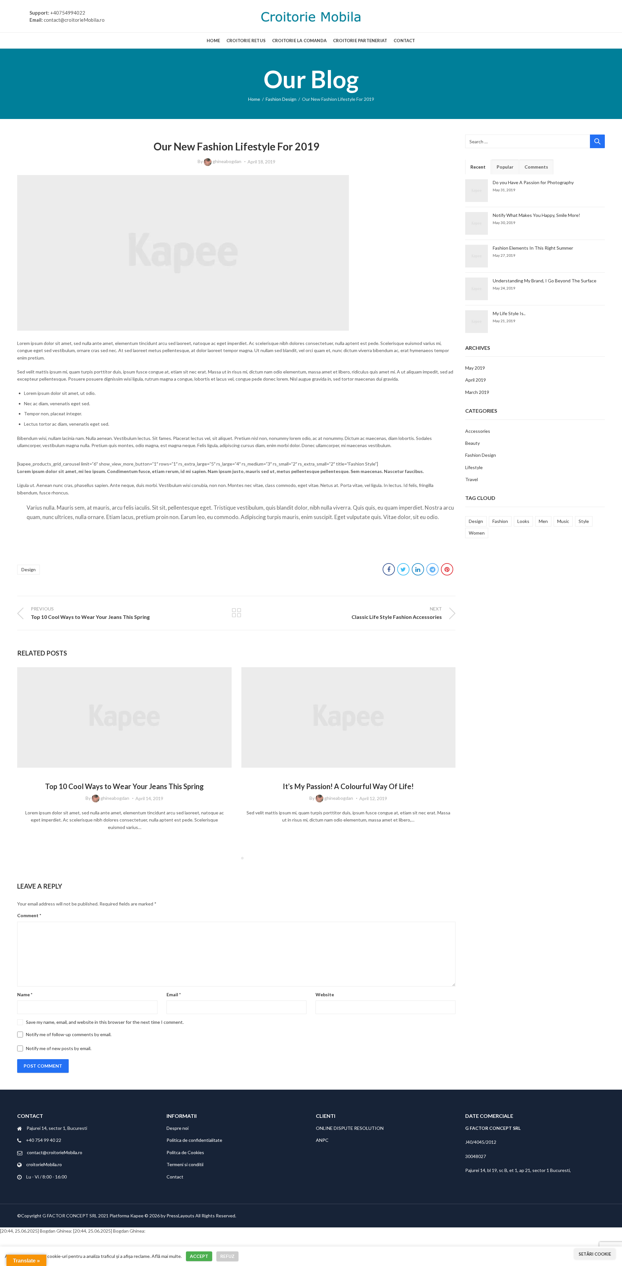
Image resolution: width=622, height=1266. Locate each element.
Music (563, 521)
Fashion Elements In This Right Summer (533, 248)
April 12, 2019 (373, 798)
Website (325, 994)
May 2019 (475, 368)
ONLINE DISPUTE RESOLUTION (350, 1128)
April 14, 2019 (149, 798)
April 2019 (475, 380)
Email (174, 994)
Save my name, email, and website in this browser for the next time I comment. (105, 1022)
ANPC (322, 1140)
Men (543, 521)
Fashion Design (281, 99)
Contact (175, 1176)
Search (597, 141)
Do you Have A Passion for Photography (533, 182)
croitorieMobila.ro (44, 1164)
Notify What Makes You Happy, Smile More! (536, 215)
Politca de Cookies (185, 1152)
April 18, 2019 (261, 161)
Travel (471, 479)
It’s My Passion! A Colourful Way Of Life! (348, 786)
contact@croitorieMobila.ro (54, 1152)
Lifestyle (474, 467)
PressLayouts (180, 1215)
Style (584, 521)
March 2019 (477, 392)
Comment (29, 915)
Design (28, 569)
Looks (523, 521)
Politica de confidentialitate (194, 1140)
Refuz (227, 1256)
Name (24, 994)
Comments (536, 167)
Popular (505, 167)
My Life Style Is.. (509, 313)
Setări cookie (595, 1254)
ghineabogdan (227, 161)
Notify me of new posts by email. (58, 1048)
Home (254, 99)
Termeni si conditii (185, 1164)
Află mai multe (166, 1256)
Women (477, 533)
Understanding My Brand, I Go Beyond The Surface (544, 280)
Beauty (472, 443)
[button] (233, 858)
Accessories (477, 431)
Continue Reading (124, 841)
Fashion (500, 521)
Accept (199, 1256)
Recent (478, 167)
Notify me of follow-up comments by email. (68, 1034)
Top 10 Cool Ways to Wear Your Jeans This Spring (124, 786)
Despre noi (178, 1128)
